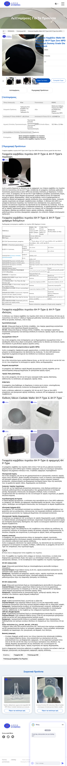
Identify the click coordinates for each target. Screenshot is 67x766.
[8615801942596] (8, 737)
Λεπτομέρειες (14, 90)
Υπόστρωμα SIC (21, 31)
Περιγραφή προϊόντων (40, 90)
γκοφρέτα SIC (18, 655)
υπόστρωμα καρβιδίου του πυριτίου (15, 659)
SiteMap (14, 759)
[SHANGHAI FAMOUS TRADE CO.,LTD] (11, 3)
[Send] (62, 763)
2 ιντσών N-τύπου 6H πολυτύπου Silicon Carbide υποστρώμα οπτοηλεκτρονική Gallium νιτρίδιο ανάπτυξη (50, 706)
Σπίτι (4, 31)
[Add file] (32, 763)
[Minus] (63, 725)
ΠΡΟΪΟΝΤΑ (11, 31)
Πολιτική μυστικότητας (5, 760)
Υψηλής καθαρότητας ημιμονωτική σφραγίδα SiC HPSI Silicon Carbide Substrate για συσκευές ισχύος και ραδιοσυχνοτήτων (17, 706)
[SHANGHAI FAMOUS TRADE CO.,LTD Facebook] (3, 737)
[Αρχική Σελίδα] (11, 728)
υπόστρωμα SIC (32, 655)
